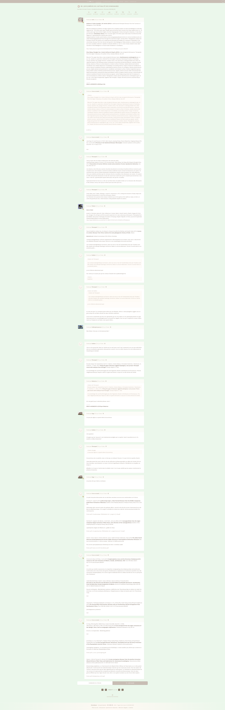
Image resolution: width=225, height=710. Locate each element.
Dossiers (115, 1)
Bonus (126, 1)
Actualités (98, 1)
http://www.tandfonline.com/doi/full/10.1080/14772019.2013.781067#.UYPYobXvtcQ (108, 220)
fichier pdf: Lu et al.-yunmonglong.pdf (96, 652)
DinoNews (90, 1)
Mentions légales (123, 707)
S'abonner (102, 14)
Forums (89, 9)
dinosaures (107, 1)
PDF (87, 149)
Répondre (95, 14)
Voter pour (109, 14)
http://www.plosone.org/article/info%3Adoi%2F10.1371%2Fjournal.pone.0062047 (107, 48)
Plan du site (133, 1)
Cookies (131, 707)
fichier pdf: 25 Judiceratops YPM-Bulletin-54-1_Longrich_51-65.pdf (103, 514)
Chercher (129, 14)
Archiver (123, 14)
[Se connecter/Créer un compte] (223, 2)
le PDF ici (88, 130)
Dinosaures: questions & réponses (108, 707)
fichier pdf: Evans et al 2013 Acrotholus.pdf (97, 548)
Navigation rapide (112, 696)
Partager (116, 14)
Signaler (136, 14)
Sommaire (89, 14)
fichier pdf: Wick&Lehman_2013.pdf (95, 676)
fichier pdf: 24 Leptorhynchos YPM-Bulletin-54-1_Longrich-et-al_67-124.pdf (105, 531)
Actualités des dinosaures (97, 9)
